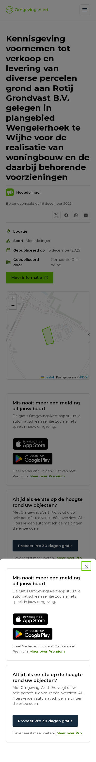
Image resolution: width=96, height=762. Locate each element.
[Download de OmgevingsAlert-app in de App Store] (30, 619)
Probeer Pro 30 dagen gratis (45, 721)
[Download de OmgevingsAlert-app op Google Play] (33, 634)
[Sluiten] (86, 566)
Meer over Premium (47, 651)
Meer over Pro (69, 733)
